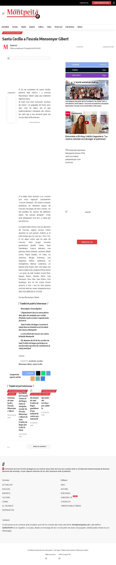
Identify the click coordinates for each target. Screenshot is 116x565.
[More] (99, 47)
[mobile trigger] (4, 14)
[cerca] (59, 20)
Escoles (12, 394)
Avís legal (57, 550)
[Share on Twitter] (89, 47)
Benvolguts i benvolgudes (31, 309)
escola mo (32, 361)
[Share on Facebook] (85, 47)
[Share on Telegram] (48, 373)
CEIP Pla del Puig (49, 391)
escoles (40, 361)
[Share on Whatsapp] (43, 373)
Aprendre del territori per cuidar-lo (45, 403)
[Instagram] (87, 75)
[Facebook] (87, 64)
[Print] (96, 47)
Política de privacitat (68, 550)
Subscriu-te (87, 242)
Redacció (13, 45)
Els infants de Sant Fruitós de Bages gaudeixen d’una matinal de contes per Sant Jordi (34, 408)
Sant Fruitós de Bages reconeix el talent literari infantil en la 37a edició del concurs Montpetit (33, 327)
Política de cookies (82, 550)
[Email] (32, 378)
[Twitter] (87, 70)
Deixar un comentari (39, 446)
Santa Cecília (37, 364)
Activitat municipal (38, 394)
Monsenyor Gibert (25, 364)
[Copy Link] (92, 47)
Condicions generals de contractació (40, 550)
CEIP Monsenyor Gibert (12, 33)
